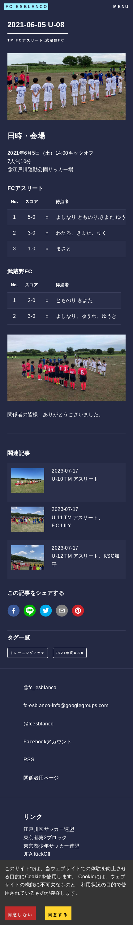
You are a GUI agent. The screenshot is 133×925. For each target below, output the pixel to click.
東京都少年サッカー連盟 (51, 846)
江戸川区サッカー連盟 (49, 829)
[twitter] (46, 611)
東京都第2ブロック (45, 837)
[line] (30, 611)
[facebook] (13, 611)
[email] (62, 611)
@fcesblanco (39, 723)
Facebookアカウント (48, 741)
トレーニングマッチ (28, 653)
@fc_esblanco (40, 687)
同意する (58, 914)
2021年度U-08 (70, 653)
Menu (121, 6)
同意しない (20, 914)
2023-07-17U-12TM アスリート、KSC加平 (85, 556)
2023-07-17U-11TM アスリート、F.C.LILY (77, 517)
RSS (29, 759)
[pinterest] (78, 611)
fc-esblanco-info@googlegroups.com (66, 705)
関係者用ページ (41, 777)
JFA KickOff (37, 854)
